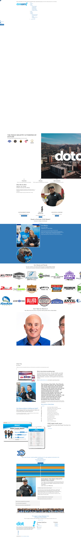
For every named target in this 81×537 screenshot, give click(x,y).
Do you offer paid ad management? (21, 503)
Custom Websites (34, 6)
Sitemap (28, 536)
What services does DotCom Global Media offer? (23, 505)
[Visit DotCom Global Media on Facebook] (18, 530)
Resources (57, 215)
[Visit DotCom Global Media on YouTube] (18, 531)
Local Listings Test (34, 15)
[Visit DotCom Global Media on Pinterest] (18, 534)
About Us (56, 523)
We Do (31, 5)
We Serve (32, 3)
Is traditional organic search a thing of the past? (45, 487)
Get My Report (50, 428)
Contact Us (2, 24)
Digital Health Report (35, 14)
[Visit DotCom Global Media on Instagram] (18, 532)
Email (0, 23)
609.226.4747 (2, 21)
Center (32, 13)
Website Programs (24, 215)
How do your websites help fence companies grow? (45, 496)
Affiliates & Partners (34, 17)
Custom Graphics (34, 9)
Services (56, 525)
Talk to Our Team (40, 463)
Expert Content (34, 8)
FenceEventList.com (43, 380)
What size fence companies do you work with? (23, 501)
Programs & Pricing (34, 10)
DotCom (32, 12)
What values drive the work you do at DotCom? (45, 498)
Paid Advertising (34, 7)
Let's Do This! (40, 223)
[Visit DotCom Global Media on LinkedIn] (18, 533)
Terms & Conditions (23, 536)
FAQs (33, 16)
